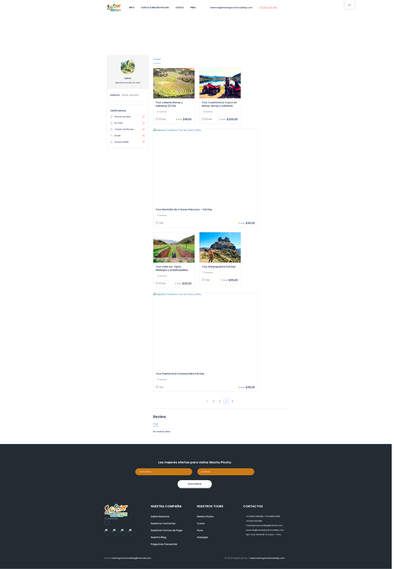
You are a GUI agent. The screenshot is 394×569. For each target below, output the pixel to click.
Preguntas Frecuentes (164, 544)
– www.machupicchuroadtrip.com (266, 558)
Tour (155, 423)
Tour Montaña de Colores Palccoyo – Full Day (184, 209)
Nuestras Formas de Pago (166, 530)
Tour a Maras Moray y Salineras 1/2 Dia (169, 104)
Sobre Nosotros (160, 516)
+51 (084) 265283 (254, 516)
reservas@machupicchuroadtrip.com (231, 7)
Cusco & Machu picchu (155, 7)
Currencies (111, 518)
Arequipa (202, 537)
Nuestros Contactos (163, 523)
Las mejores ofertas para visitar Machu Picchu (194, 462)
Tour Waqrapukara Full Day (218, 266)
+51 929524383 (272, 516)
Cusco (180, 7)
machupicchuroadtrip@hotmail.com (264, 525)
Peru (193, 7)
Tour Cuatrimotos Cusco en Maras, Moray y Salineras (219, 104)
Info (131, 7)
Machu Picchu (205, 516)
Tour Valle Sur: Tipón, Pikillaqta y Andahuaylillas (172, 268)
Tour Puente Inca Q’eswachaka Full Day (180, 373)
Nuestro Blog (158, 537)
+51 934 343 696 (268, 7)
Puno (200, 530)
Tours (157, 59)
